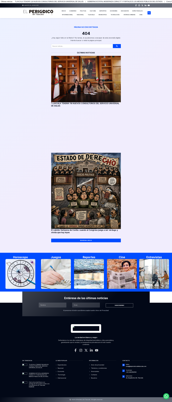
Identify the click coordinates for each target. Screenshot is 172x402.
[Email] (123, 365)
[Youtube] (149, 5)
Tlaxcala (91, 14)
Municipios (103, 14)
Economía (113, 11)
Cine (141, 14)
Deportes (102, 11)
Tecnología (115, 14)
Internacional (67, 14)
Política (83, 11)
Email (127, 364)
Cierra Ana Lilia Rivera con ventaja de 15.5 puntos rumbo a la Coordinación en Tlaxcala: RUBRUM (39, 384)
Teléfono (129, 370)
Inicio (64, 11)
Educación (125, 11)
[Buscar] (117, 46)
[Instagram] (139, 5)
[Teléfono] (123, 371)
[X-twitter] (142, 5)
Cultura (93, 11)
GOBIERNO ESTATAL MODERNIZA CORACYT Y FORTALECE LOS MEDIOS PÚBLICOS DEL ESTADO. (125, 1)
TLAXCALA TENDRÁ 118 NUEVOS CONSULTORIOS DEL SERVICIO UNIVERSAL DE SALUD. (49, 1)
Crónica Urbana (129, 14)
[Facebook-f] (136, 5)
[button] (149, 12)
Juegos (56, 257)
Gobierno (72, 11)
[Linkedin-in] (146, 5)
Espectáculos (137, 11)
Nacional (80, 14)
